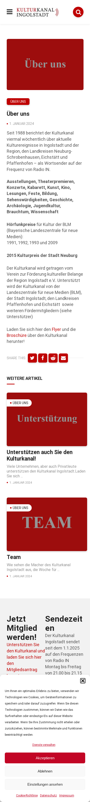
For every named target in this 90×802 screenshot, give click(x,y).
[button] (82, 680)
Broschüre (17, 335)
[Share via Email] (63, 358)
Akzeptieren (45, 758)
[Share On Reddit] (53, 358)
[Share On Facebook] (42, 358)
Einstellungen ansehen (45, 784)
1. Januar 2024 (21, 124)
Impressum (66, 795)
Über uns (18, 101)
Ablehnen (45, 771)
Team (14, 557)
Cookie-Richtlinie (27, 795)
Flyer (56, 329)
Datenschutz (48, 795)
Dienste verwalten (43, 745)
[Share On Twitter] (32, 358)
